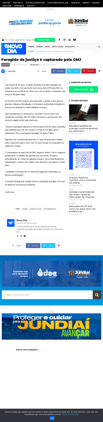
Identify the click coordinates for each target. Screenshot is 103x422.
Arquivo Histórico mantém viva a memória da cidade (82, 180)
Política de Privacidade (70, 414)
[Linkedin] (69, 40)
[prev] (96, 51)
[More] (99, 71)
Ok (52, 418)
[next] (100, 51)
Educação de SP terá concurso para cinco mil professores (54, 51)
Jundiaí (6, 65)
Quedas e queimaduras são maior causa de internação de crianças (82, 194)
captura (24, 209)
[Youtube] (74, 40)
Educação (72, 203)
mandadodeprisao (50, 209)
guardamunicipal (35, 209)
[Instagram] (64, 40)
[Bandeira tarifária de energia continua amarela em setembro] (83, 112)
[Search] (97, 294)
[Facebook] (59, 40)
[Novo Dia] (3, 71)
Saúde (71, 189)
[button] (99, 46)
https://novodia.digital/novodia (26, 223)
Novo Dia (11, 71)
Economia (72, 123)
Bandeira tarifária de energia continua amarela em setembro (83, 128)
